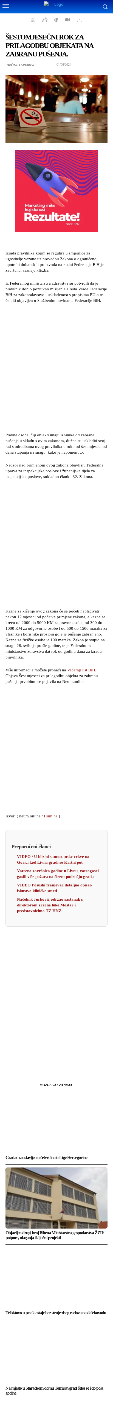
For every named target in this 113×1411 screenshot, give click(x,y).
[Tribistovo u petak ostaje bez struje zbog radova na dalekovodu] (56, 1278)
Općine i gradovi (20, 65)
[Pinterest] (62, 1057)
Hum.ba (51, 816)
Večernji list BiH (81, 670)
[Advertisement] (56, 367)
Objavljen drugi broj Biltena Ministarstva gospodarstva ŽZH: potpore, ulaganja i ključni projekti (54, 1235)
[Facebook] (37, 1057)
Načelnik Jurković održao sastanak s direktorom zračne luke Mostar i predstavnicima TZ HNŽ (50, 905)
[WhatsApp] (75, 1057)
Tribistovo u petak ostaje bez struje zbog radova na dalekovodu (55, 1312)
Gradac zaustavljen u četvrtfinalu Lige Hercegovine (46, 1157)
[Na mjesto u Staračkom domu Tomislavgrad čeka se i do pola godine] (56, 1353)
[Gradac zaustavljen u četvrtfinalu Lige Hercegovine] (56, 1122)
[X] (50, 1057)
